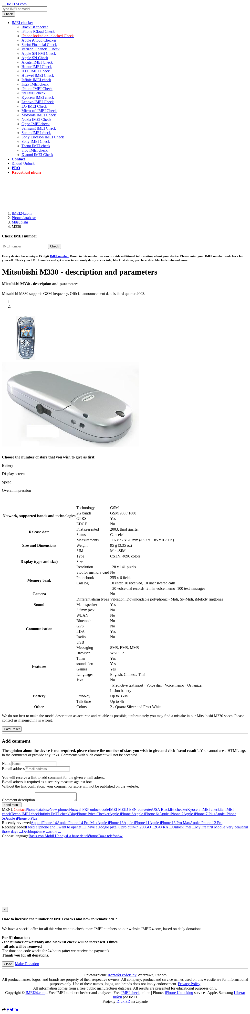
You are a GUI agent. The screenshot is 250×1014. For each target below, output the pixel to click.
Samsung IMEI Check (38, 128)
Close (8, 964)
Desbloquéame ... (35, 831)
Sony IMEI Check (35, 141)
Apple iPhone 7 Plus (199, 814)
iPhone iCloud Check (38, 31)
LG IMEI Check (34, 106)
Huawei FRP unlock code (89, 809)
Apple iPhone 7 (171, 814)
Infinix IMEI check (36, 80)
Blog (73, 814)
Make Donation (27, 964)
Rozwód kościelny (122, 975)
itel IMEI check (33, 93)
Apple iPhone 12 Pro (206, 823)
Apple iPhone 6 (121, 814)
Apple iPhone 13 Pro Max (169, 823)
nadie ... (55, 831)
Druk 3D (123, 1001)
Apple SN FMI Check (38, 53)
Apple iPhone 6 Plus (21, 818)
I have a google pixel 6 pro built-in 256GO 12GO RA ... (128, 827)
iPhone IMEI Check (36, 89)
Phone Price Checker (93, 814)
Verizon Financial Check (40, 49)
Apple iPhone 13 (110, 823)
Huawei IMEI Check (37, 75)
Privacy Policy (189, 984)
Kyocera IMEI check (37, 97)
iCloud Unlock (23, 163)
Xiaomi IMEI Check (37, 155)
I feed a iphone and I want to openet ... (55, 827)
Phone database (24, 218)
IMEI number (59, 256)
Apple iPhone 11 (136, 823)
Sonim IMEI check (36, 133)
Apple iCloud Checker (38, 40)
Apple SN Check (34, 58)
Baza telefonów (110, 836)
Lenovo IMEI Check (37, 102)
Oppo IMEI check (35, 124)
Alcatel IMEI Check (37, 62)
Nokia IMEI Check (36, 119)
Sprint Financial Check (39, 45)
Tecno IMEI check (35, 146)
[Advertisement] (125, 189)
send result (12, 805)
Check (8, 14)
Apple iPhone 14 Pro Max (77, 823)
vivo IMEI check (34, 150)
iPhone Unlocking (179, 993)
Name (6, 763)
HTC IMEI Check (35, 71)
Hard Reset (12, 729)
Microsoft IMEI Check (39, 111)
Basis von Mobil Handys (48, 836)
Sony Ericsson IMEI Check (42, 137)
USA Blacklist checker (169, 809)
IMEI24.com (17, 4)
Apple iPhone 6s (146, 814)
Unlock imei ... (183, 827)
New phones (59, 809)
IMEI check (130, 993)
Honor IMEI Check (36, 67)
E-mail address (13, 769)
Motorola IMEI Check (38, 115)
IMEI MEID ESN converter (130, 809)
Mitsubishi (20, 222)
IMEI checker (22, 23)
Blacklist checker (34, 27)
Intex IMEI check (35, 84)
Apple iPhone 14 (44, 823)
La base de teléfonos (82, 836)
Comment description (18, 800)
